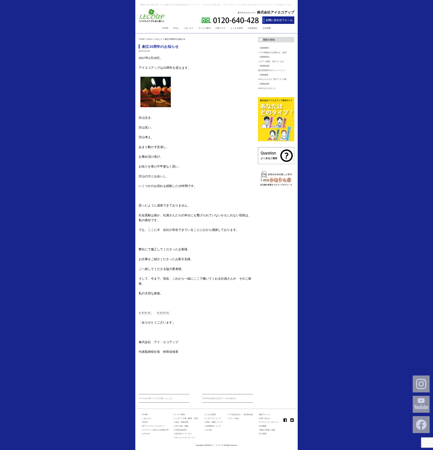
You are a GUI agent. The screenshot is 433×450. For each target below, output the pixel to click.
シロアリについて (213, 418)
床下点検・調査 (181, 426)
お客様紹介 (253, 28)
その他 (209, 430)
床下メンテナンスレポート (153, 426)
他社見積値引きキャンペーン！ (272, 70)
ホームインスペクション (185, 437)
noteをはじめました (267, 88)
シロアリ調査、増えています (271, 61)
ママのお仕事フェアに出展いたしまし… (157, 398)
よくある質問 (237, 28)
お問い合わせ (264, 418)
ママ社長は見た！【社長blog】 (241, 414)
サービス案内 (204, 28)
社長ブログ (220, 28)
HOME (165, 28)
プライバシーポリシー (269, 422)
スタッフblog (233, 418)
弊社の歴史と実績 (267, 430)
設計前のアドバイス (183, 434)
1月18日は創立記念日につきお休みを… (220, 398)
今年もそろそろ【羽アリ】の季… (273, 79)
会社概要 (267, 28)
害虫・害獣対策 (181, 422)
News (175, 28)
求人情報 (262, 434)
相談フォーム (264, 414)
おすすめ (146, 434)
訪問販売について (213, 426)
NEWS (145, 422)
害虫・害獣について (214, 422)
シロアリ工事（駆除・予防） (187, 418)
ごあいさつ (188, 28)
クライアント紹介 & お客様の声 (155, 430)
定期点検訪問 (180, 430)
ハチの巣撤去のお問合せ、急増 (272, 52)
